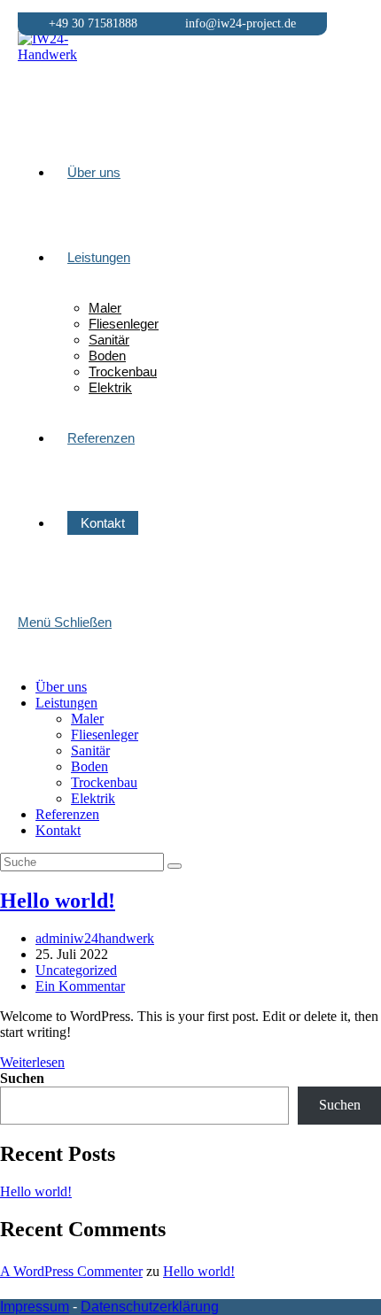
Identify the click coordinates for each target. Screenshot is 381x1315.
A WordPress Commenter (71, 1271)
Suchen (22, 1078)
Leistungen (66, 702)
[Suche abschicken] (174, 866)
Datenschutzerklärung (150, 1306)
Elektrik (93, 798)
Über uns (61, 686)
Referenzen (67, 814)
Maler (87, 718)
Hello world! (57, 900)
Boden (89, 766)
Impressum (34, 1306)
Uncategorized (76, 970)
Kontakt (58, 830)
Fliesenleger (104, 734)
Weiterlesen (32, 1062)
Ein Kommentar (80, 986)
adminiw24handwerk (94, 938)
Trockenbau (104, 782)
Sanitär (90, 750)
